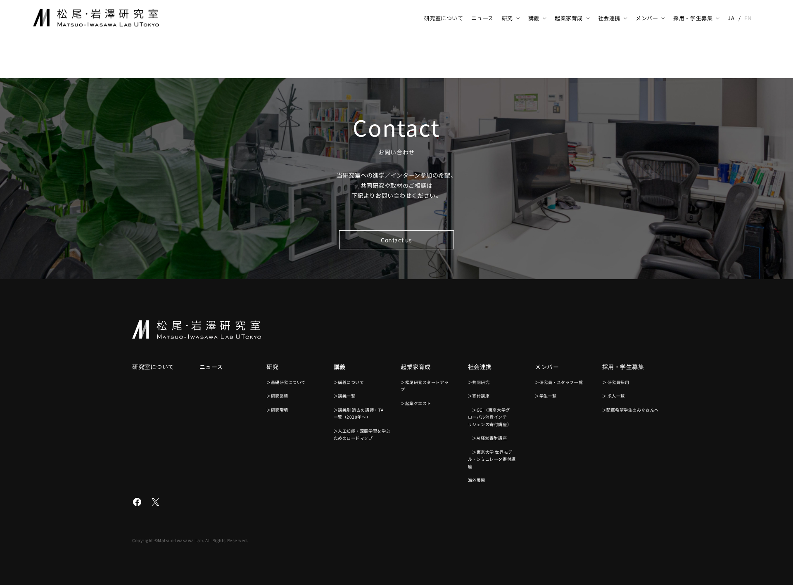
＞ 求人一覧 (613, 396)
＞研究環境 (277, 410)
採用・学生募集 (692, 18)
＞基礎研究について (286, 382)
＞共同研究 (479, 382)
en (748, 18)
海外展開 (476, 480)
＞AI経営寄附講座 (487, 438)
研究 (507, 18)
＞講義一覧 (345, 396)
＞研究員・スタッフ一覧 (559, 382)
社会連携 (609, 18)
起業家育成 (569, 18)
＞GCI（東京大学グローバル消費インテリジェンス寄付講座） (490, 417)
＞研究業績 (277, 396)
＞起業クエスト (416, 403)
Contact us (396, 240)
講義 (533, 18)
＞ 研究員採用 (615, 382)
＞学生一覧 (546, 396)
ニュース (482, 18)
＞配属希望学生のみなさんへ (630, 410)
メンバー (647, 18)
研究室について (443, 18)
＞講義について (349, 382)
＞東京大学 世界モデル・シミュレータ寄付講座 (492, 459)
